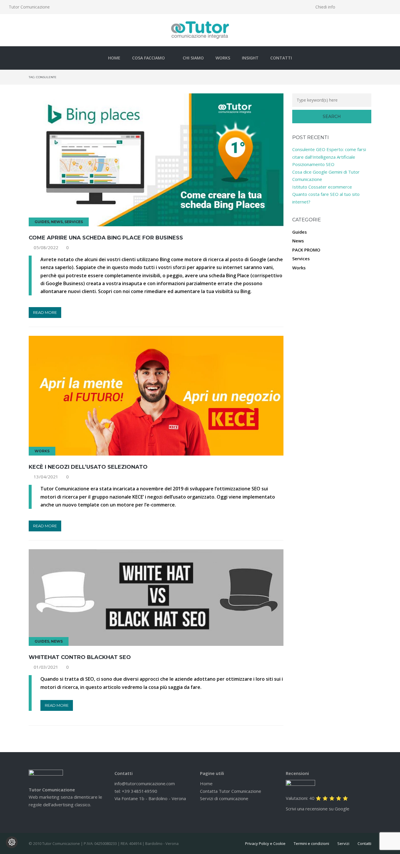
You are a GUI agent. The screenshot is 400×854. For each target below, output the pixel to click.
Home (114, 58)
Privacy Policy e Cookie (265, 843)
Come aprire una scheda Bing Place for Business (106, 238)
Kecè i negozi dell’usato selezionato (88, 467)
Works (223, 58)
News (57, 222)
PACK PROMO (306, 250)
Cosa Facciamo (148, 58)
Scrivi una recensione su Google (317, 809)
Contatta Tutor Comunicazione (230, 791)
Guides (42, 222)
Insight (250, 58)
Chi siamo (193, 58)
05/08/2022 (46, 247)
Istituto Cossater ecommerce (322, 187)
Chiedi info (325, 7)
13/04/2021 (46, 477)
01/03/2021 (46, 667)
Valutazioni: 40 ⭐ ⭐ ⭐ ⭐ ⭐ (317, 798)
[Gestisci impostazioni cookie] (12, 842)
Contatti (281, 58)
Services (73, 222)
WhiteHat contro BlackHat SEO (80, 657)
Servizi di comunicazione (224, 798)
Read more (45, 312)
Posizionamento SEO (313, 164)
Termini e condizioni (311, 843)
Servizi (343, 843)
